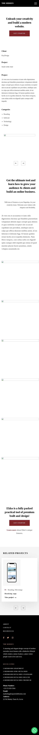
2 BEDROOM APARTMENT (13, 668)
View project (9, 597)
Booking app (11, 594)
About (6, 624)
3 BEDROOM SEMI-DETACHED (15, 671)
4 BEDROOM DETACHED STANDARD (17, 674)
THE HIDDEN (8, 3)
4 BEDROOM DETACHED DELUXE (16, 677)
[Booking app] (11, 572)
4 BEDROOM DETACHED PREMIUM (17, 680)
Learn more (11, 530)
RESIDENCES (8, 631)
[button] (34, 730)
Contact (7, 627)
